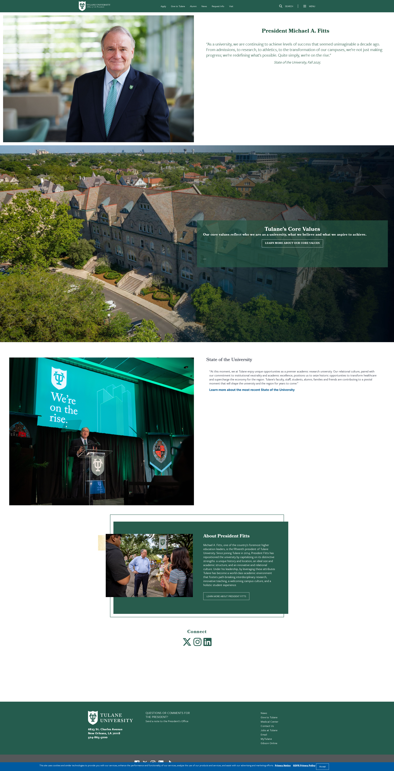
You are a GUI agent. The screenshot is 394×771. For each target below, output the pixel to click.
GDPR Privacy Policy (304, 765)
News (204, 6)
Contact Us (267, 726)
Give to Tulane (178, 6)
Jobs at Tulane (269, 730)
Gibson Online (269, 743)
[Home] (95, 6)
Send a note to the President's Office (167, 721)
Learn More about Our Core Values (292, 243)
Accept (322, 766)
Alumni (193, 6)
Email (264, 734)
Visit (231, 6)
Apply (163, 6)
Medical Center (269, 721)
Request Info (218, 6)
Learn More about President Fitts (226, 596)
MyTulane (266, 739)
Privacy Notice (283, 765)
